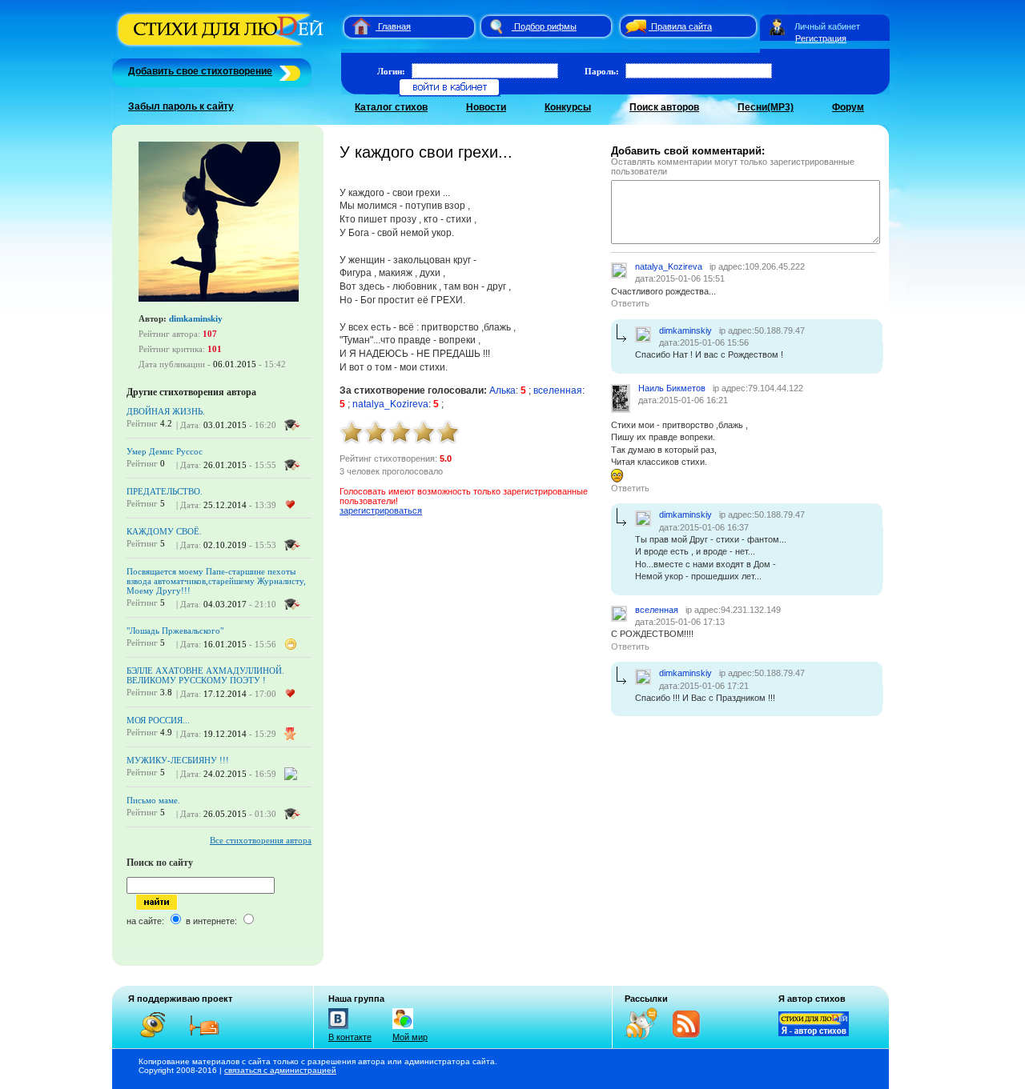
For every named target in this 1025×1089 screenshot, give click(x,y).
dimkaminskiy (196, 318)
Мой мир (410, 1037)
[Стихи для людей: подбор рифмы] (495, 26)
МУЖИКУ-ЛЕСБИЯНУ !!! (178, 760)
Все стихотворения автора (261, 840)
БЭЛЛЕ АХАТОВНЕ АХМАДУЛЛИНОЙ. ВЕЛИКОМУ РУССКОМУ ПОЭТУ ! (205, 675)
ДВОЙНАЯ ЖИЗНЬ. (166, 411)
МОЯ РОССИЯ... (158, 720)
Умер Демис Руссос (165, 451)
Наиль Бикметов (671, 388)
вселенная (557, 390)
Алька (502, 390)
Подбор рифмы (545, 26)
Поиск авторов (664, 107)
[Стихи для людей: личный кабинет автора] (777, 26)
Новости (486, 107)
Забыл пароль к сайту (181, 106)
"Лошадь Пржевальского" (175, 630)
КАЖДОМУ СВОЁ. (164, 531)
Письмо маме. (153, 800)
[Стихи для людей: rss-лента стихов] (647, 1036)
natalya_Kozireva (390, 404)
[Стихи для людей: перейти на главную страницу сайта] (355, 26)
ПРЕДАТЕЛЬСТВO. (165, 491)
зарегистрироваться (381, 510)
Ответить (630, 303)
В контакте (350, 1037)
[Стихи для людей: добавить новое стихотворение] (288, 71)
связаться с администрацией (280, 1070)
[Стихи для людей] (222, 46)
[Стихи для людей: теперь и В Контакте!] (338, 1029)
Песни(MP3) (766, 107)
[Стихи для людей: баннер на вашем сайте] (813, 1033)
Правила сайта (681, 26)
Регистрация (820, 38)
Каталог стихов (391, 107)
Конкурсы (568, 107)
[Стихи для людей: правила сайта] (633, 26)
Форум (848, 107)
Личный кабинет (827, 26)
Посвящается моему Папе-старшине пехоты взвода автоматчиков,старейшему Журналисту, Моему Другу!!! (216, 581)
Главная (394, 26)
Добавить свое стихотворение (200, 71)
